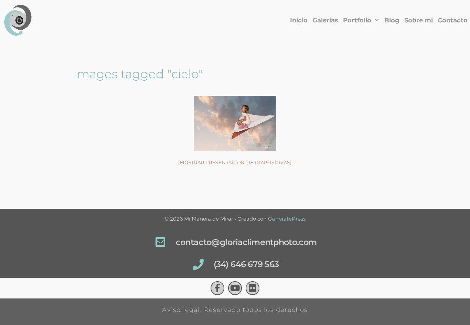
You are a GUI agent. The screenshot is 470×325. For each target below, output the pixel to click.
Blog (391, 20)
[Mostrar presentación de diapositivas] (235, 162)
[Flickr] (252, 288)
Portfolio (357, 20)
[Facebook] (217, 288)
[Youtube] (235, 288)
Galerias (325, 20)
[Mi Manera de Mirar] (19, 20)
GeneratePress (287, 218)
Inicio (299, 20)
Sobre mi (418, 20)
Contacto (453, 20)
